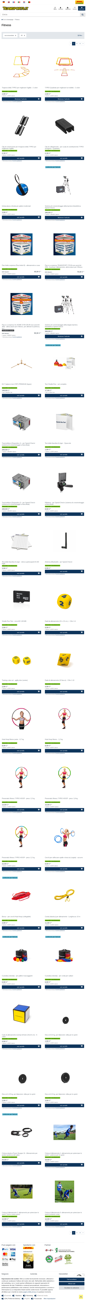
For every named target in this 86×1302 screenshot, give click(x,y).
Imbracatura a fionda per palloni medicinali (16, 206)
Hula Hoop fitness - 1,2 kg (54, 739)
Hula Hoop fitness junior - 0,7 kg (13, 739)
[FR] (14, 2)
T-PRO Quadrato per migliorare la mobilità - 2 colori (62, 88)
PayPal (27, 1298)
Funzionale (38, 1298)
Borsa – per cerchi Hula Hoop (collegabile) (16, 916)
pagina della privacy (29, 1292)
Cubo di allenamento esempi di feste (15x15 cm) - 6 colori (19, 1035)
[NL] (24, 2)
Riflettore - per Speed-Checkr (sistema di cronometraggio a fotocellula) (64, 503)
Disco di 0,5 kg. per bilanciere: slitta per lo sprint (61, 1035)
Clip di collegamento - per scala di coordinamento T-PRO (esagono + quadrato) (64, 147)
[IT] (19, 2)
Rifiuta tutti (71, 1283)
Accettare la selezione (71, 1288)
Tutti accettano (72, 1279)
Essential (8, 1295)
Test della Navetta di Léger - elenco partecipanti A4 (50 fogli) (20, 563)
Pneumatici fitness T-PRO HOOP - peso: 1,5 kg (18, 798)
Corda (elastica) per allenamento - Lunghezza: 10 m (62, 916)
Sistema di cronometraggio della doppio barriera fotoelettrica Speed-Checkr (61, 325)
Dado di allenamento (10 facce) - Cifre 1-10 (59, 680)
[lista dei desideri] (75, 8)
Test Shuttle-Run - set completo (55, 384)
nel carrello (20, 158)
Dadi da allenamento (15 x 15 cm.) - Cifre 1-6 (60, 621)
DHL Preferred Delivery (12, 1298)
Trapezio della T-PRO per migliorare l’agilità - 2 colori (20, 88)
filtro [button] (80, 35)
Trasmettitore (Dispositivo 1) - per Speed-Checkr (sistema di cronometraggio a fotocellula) (18, 444)
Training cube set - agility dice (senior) (15, 680)
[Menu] (82, 1274)
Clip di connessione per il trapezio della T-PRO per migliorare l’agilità (19, 147)
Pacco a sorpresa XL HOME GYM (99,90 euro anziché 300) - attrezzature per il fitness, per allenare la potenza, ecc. (21, 326)
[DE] (4, 2)
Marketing (29, 1295)
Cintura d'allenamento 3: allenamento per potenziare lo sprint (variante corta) (63, 1213)
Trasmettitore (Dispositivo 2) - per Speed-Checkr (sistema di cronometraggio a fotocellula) (18, 503)
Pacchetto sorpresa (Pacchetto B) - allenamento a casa (21, 265)
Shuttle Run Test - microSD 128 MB (14, 621)
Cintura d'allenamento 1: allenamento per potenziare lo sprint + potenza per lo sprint (63, 1154)
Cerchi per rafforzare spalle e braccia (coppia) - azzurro (64, 857)
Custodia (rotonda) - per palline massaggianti (17, 976)
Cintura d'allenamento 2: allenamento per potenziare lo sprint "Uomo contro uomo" (20, 1213)
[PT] (29, 2)
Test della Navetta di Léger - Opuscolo (58, 443)
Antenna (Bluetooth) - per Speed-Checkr (58, 562)
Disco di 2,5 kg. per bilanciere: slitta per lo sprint (61, 1094)
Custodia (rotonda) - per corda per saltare (59, 976)
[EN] (9, 2)
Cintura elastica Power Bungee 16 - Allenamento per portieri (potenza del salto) (19, 1154)
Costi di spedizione (17, 101)
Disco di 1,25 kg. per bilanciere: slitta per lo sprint (18, 1094)
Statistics (19, 1295)
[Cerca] (82, 14)
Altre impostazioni (49, 1298)
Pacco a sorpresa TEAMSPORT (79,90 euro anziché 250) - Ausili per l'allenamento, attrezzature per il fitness (63, 266)
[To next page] (82, 43)
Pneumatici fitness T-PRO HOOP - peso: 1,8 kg (61, 798)
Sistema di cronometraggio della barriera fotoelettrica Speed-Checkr (63, 207)
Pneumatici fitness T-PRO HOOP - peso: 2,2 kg (18, 857)
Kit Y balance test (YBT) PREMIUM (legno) (16, 384)
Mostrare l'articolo (21, 99)
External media (43, 1295)
